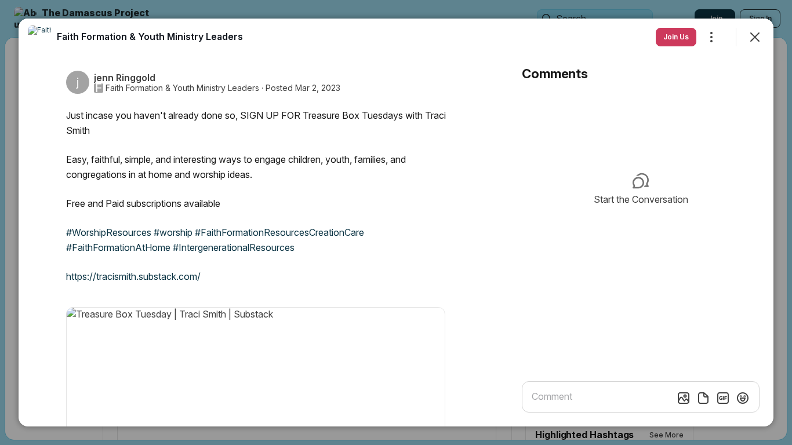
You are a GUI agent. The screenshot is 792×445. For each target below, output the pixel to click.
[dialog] (396, 222)
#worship (173, 232)
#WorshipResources (108, 232)
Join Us (676, 36)
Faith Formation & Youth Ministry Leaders (182, 88)
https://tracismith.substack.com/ (133, 276)
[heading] (150, 36)
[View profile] (39, 37)
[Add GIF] (723, 398)
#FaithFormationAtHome (118, 247)
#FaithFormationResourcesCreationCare (279, 232)
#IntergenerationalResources (234, 247)
